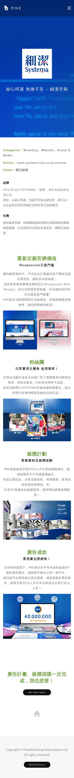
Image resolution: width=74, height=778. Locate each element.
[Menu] (69, 8)
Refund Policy (37, 764)
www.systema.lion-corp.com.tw (41, 162)
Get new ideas (37, 692)
